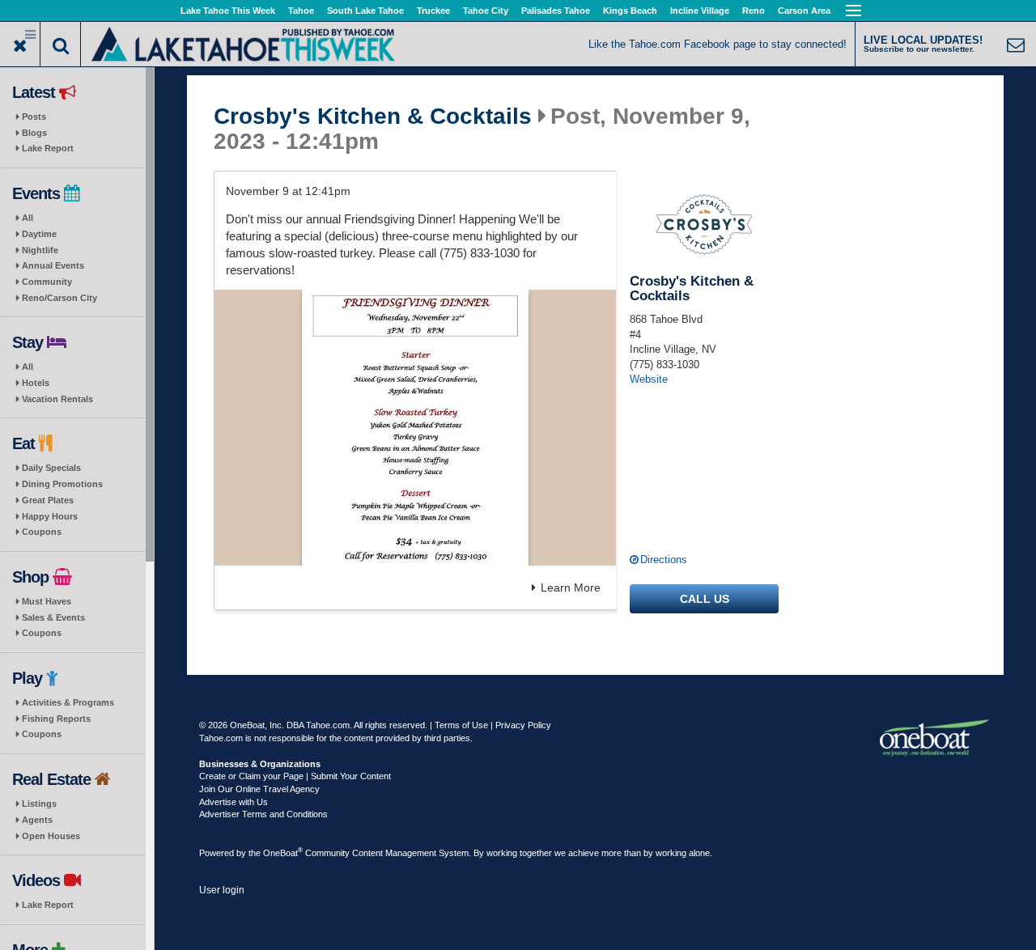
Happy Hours (50, 516)
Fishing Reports (56, 718)
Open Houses (51, 836)
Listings (39, 803)
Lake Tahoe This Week (227, 10)
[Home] (243, 42)
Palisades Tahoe (555, 10)
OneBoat (283, 853)
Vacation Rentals (57, 399)
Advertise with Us (233, 802)
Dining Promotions (62, 484)
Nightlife (40, 250)
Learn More (571, 587)
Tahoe (301, 10)
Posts (34, 116)
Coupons (42, 531)
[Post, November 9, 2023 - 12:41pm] (415, 428)
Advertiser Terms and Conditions (263, 814)
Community (47, 281)
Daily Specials (51, 468)
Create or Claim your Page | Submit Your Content (295, 776)
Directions (663, 559)
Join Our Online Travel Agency (259, 789)
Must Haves (46, 601)
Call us (704, 598)
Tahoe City (485, 10)
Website (649, 379)
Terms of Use (461, 725)
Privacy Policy (523, 725)
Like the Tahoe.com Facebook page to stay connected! (717, 44)
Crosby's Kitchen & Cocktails (373, 116)
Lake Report (48, 148)
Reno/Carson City (59, 298)
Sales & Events (53, 617)
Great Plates (48, 500)
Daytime (39, 234)
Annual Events (53, 265)
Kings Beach (630, 10)
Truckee (433, 10)
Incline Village (699, 10)
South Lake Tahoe (365, 10)
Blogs (34, 133)
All (27, 218)
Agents (37, 820)
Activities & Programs (68, 702)
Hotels (35, 383)
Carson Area (804, 10)
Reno (753, 10)
